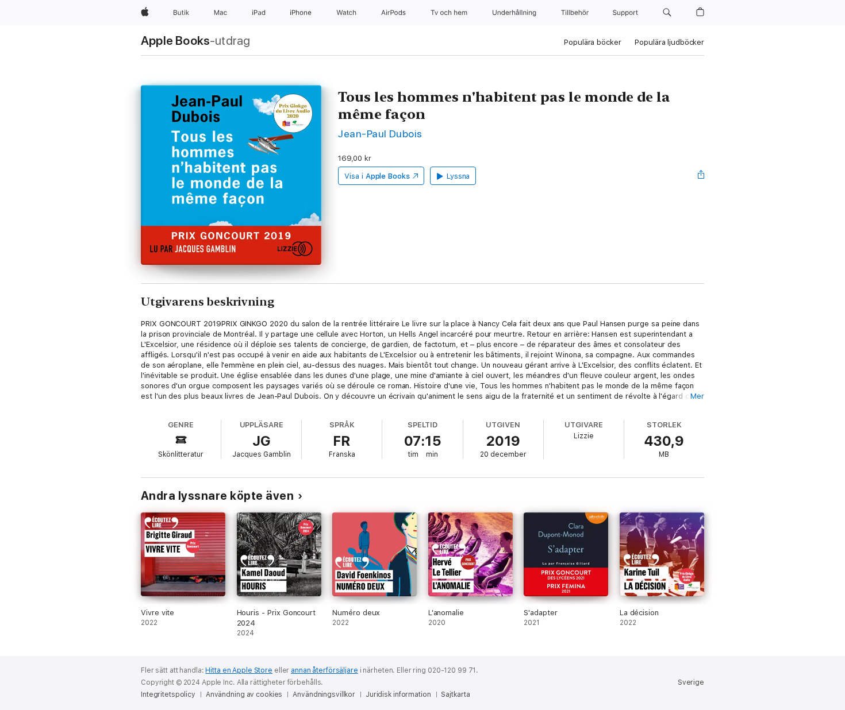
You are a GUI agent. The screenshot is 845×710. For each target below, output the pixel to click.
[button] (667, 12)
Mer (697, 396)
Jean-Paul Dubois (380, 134)
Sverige (691, 682)
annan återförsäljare (324, 670)
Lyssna (458, 176)
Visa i (377, 176)
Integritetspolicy (168, 694)
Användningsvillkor (324, 694)
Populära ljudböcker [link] (669, 42)
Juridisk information (398, 694)
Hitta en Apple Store (238, 670)
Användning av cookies (244, 694)
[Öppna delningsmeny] (701, 175)
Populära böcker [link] (592, 42)
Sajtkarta (455, 694)
